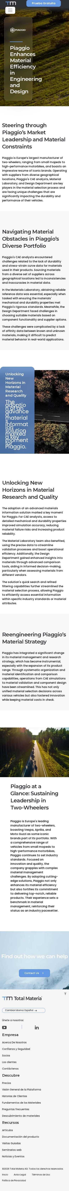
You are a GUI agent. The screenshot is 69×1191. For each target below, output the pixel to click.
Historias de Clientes (14, 1096)
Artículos (7, 1130)
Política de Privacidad (14, 1180)
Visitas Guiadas (11, 1143)
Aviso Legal (20, 1174)
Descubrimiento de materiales (21, 1116)
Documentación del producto (20, 1137)
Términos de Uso (41, 1174)
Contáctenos (10, 1068)
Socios (6, 1055)
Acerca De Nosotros (14, 1042)
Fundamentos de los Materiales (21, 1102)
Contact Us (34, 973)
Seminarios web (12, 1150)
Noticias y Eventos (13, 1156)
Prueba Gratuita (43, 3)
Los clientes (9, 1062)
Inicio (5, 1174)
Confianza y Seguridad (16, 1049)
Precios (6, 1083)
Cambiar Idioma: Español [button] (19, 1010)
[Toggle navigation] (10, 10)
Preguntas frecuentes (15, 1109)
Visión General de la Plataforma (21, 1089)
